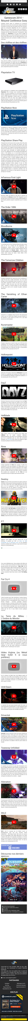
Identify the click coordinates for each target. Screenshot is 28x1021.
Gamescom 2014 (7, 910)
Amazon (21, 911)
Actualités (5, 909)
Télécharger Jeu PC (21, 983)
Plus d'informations (10, 1016)
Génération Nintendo (21, 985)
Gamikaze (7, 983)
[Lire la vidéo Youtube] (14, 186)
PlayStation (14, 910)
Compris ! (14, 1019)
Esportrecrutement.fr (21, 987)
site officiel (9, 439)
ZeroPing (7, 985)
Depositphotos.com (7, 988)
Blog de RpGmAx (7, 987)
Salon (18, 910)
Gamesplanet (15, 911)
